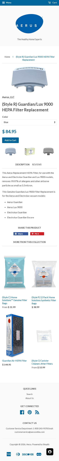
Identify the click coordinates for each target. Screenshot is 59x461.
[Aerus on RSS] (37, 413)
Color (5, 116)
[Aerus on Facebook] (22, 413)
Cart (54, 2)
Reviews (37, 164)
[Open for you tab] (49, 451)
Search (30, 394)
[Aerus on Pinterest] (29, 413)
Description (22, 164)
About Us (29, 398)
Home (7, 56)
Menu (8, 2)
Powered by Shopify (40, 444)
